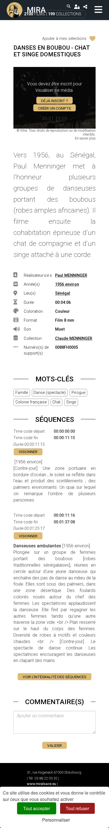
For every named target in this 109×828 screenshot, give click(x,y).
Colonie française (31, 402)
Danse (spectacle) (50, 392)
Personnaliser (56, 820)
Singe (71, 402)
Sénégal (62, 293)
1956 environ (67, 284)
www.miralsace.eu (41, 784)
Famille (21, 392)
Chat (56, 402)
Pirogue (78, 392)
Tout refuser (77, 808)
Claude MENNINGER (73, 338)
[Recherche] (68, 6)
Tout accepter (36, 808)
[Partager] (85, 6)
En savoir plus (85, 138)
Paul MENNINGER (71, 275)
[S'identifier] (76, 6)
